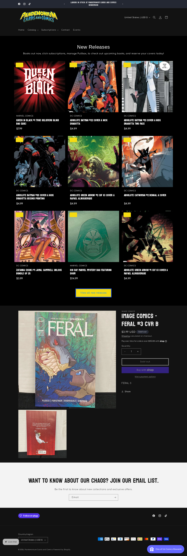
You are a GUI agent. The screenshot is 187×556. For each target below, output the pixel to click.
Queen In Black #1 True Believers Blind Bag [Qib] (37, 122)
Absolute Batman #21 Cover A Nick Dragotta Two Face (142, 122)
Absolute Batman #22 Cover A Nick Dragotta (88, 122)
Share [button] (128, 392)
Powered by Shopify (61, 550)
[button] (33, 30)
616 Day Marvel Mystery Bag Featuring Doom (91, 272)
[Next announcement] (123, 4)
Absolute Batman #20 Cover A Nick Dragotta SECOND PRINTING (35, 197)
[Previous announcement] (64, 4)
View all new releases (93, 293)
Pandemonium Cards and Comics (39, 550)
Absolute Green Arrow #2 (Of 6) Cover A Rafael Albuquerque (92, 197)
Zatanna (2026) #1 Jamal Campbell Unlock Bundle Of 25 (39, 272)
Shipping (126, 336)
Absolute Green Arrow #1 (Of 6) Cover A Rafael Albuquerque (146, 272)
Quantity (126, 346)
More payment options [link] (145, 377)
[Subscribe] (115, 497)
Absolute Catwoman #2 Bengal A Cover (145, 195)
